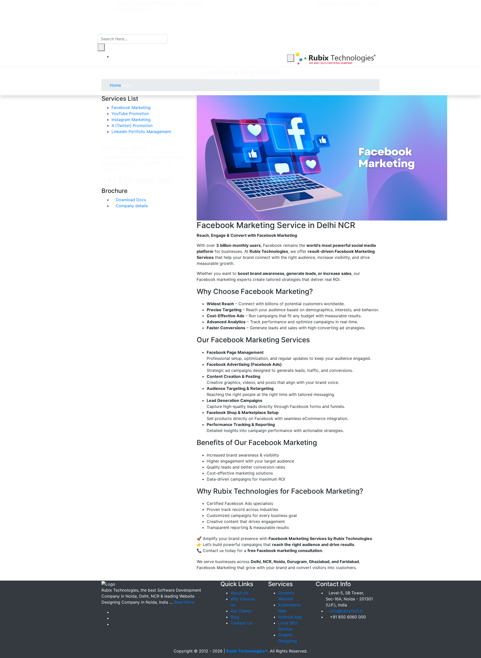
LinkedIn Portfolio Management (141, 131)
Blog (234, 616)
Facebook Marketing (131, 107)
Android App (290, 616)
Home (114, 85)
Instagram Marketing (131, 119)
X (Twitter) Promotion (132, 125)
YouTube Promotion (130, 113)
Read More (184, 602)
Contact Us (241, 622)
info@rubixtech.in (346, 610)
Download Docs (130, 199)
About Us (239, 592)
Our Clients (241, 610)
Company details (131, 205)
